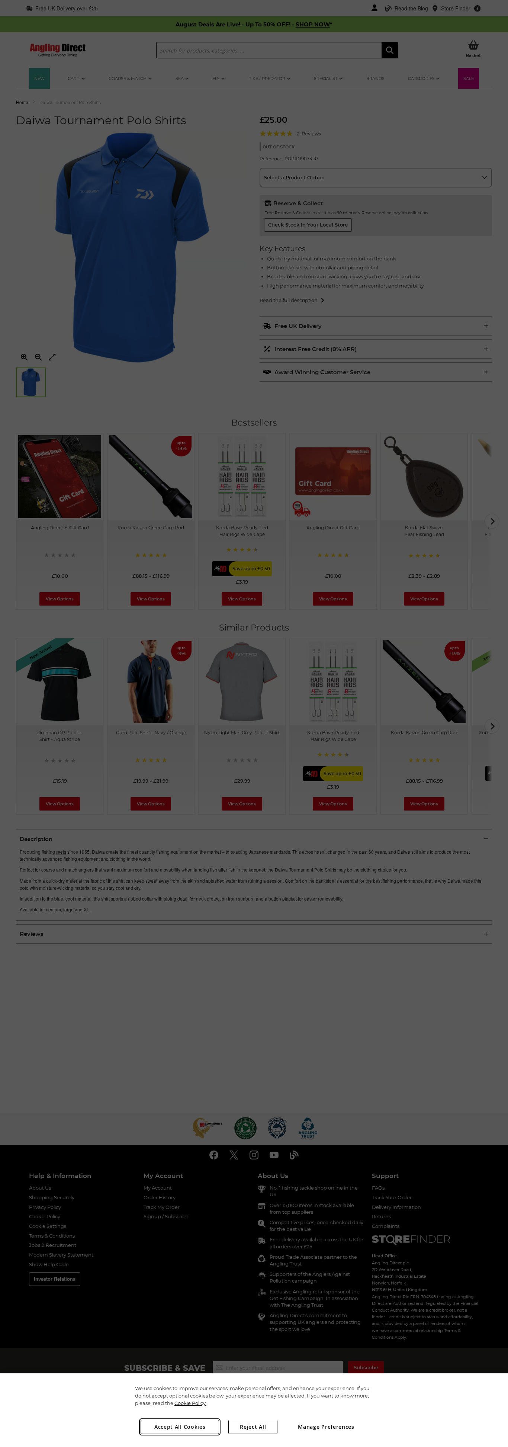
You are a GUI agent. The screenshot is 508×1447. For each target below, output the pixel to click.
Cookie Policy (190, 1403)
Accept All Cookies (180, 1426)
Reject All (253, 1426)
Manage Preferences (326, 1426)
